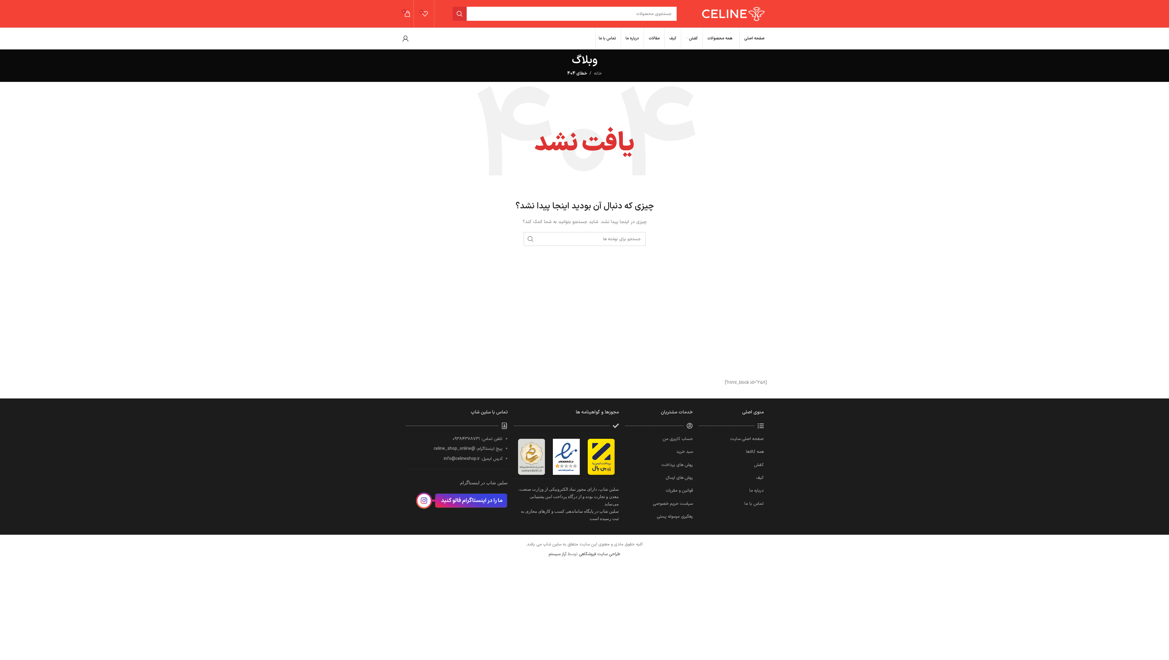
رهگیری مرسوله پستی (675, 516)
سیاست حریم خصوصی (673, 504)
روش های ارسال (679, 478)
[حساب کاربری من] (405, 38)
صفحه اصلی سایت (747, 439)
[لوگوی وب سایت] (732, 13)
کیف (760, 478)
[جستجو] (460, 14)
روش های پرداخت (677, 465)
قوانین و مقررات (679, 490)
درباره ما (756, 490)
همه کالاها (755, 452)
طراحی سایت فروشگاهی (599, 554)
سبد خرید (684, 452)
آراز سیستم (557, 554)
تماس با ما (754, 504)
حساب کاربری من (678, 439)
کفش (759, 465)
